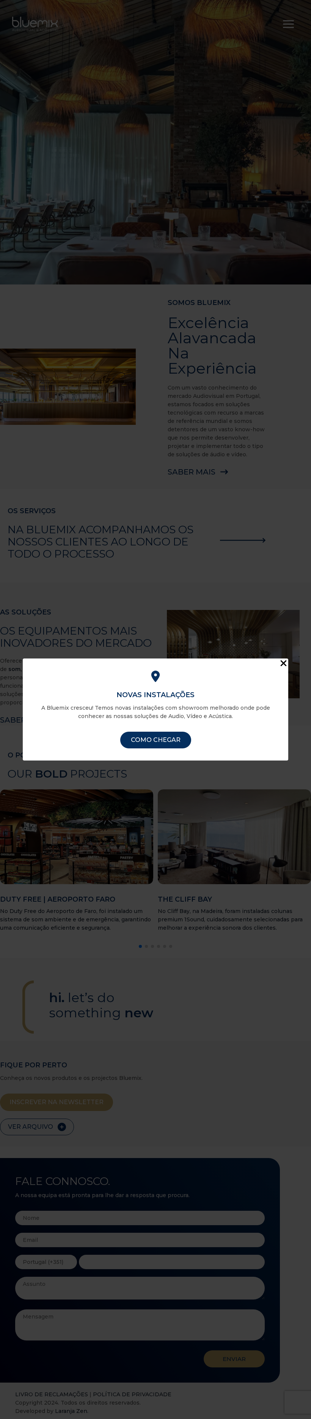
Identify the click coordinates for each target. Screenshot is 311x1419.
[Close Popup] (283, 663)
